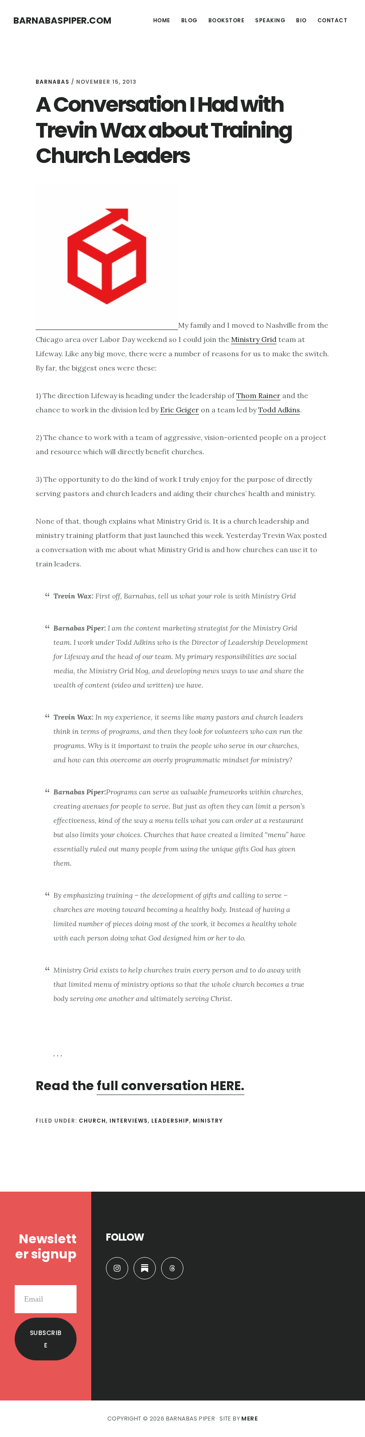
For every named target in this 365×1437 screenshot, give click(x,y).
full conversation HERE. (170, 1086)
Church (92, 1120)
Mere (249, 1418)
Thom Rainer (258, 395)
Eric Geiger (179, 409)
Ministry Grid (253, 339)
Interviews (129, 1120)
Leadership (170, 1120)
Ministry (208, 1120)
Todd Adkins (279, 409)
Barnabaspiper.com (62, 20)
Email (67, 1278)
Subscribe (46, 1339)
